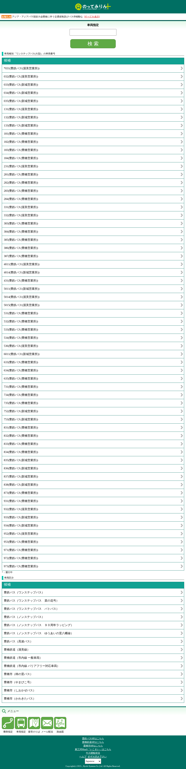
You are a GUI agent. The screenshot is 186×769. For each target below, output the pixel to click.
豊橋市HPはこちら (93, 745)
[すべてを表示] (92, 16)
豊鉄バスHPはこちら (93, 738)
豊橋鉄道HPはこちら (93, 742)
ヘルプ (82, 756)
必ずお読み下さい (97, 756)
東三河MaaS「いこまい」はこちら (93, 749)
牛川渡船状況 (93, 753)
